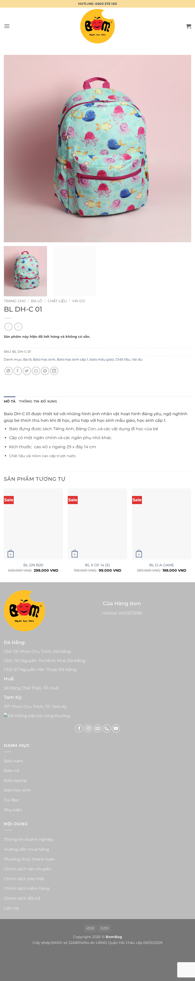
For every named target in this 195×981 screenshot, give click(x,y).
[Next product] (8, 327)
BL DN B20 (33, 565)
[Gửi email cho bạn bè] (36, 371)
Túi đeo (11, 800)
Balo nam (13, 761)
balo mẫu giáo (102, 359)
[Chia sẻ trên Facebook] (17, 371)
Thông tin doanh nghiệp (29, 839)
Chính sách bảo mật (24, 878)
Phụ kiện (13, 810)
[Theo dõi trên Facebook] (79, 728)
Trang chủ (15, 301)
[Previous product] (18, 327)
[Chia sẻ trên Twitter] (27, 371)
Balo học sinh (44, 359)
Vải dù (78, 301)
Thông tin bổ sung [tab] (38, 401)
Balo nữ (11, 770)
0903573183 (130, 613)
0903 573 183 (106, 4)
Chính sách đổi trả (22, 898)
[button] (7, 26)
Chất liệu (57, 301)
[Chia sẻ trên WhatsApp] (8, 371)
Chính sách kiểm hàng (27, 888)
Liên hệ (11, 908)
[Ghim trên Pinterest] (45, 371)
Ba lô (36, 301)
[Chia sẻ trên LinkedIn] (54, 371)
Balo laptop (15, 780)
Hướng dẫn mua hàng (26, 849)
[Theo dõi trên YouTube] (116, 728)
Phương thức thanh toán (29, 859)
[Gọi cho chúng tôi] (107, 728)
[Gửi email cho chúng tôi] (97, 728)
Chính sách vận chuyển (27, 868)
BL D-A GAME (161, 565)
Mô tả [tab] (9, 401)
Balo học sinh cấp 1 (72, 359)
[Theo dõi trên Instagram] (88, 728)
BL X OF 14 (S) (97, 565)
